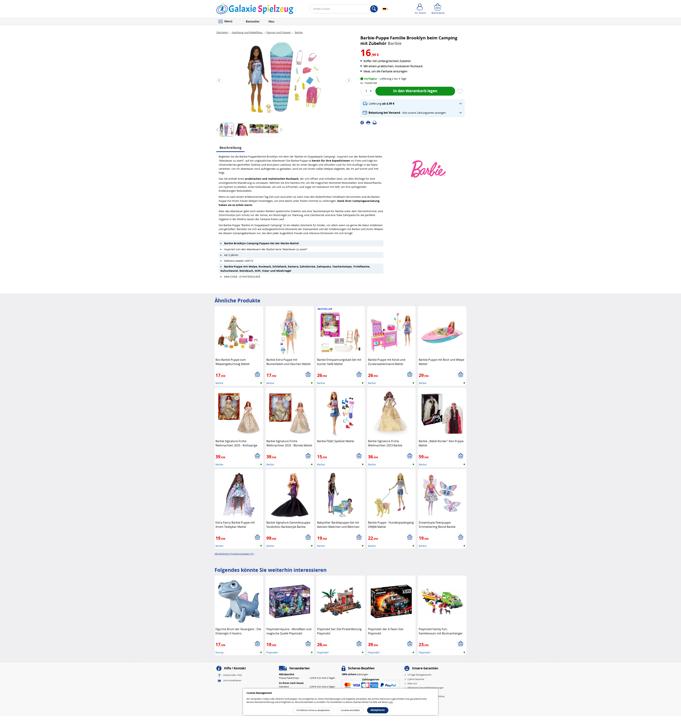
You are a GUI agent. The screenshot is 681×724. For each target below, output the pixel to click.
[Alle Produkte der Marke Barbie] (428, 167)
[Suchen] (374, 8)
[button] (412, 103)
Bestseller (253, 21)
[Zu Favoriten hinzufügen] (460, 91)
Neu (271, 21)
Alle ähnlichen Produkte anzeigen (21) (234, 553)
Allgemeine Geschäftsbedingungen (425, 687)
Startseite (222, 32)
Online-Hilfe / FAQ (232, 675)
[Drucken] (369, 122)
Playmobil (272, 652)
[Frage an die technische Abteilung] (376, 122)
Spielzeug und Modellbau (247, 32)
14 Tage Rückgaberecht (419, 674)
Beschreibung (230, 147)
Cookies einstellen (350, 710)
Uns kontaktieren (232, 680)
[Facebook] (363, 122)
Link (391, 702)
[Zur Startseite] (255, 9)
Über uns (412, 683)
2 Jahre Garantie (415, 679)
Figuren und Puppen (279, 32)
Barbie (298, 32)
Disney (219, 652)
